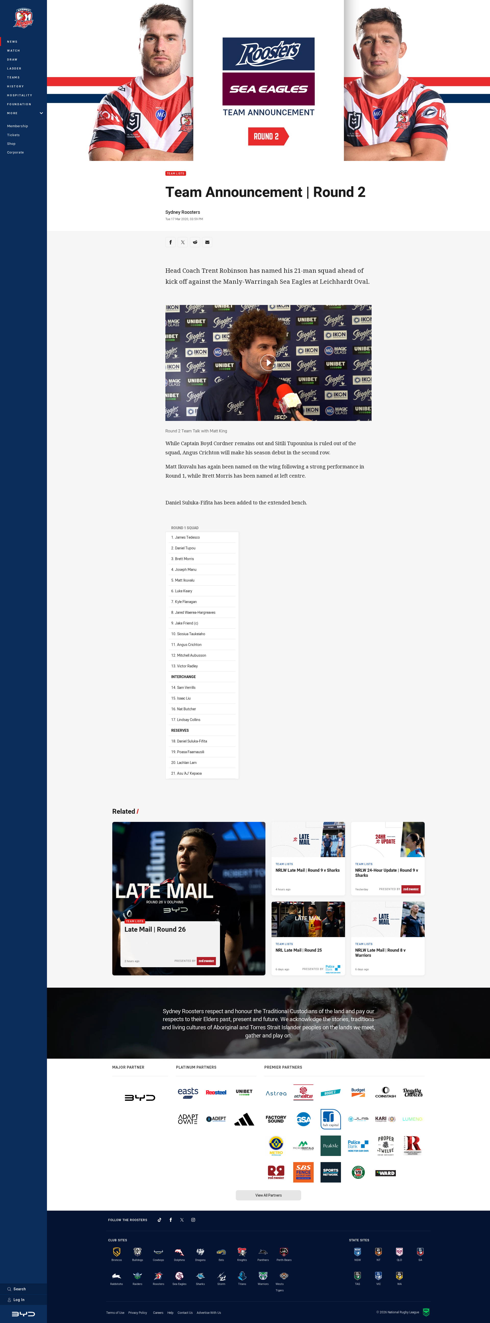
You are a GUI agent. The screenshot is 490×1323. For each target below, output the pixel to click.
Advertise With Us (209, 1312)
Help (170, 1312)
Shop (11, 143)
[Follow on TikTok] (159, 1219)
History (15, 86)
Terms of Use (115, 1312)
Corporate (15, 152)
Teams (13, 77)
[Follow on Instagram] (193, 1219)
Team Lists (176, 173)
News (12, 41)
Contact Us (185, 1312)
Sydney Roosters (182, 212)
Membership (17, 126)
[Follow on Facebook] (171, 1219)
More (12, 113)
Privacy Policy (137, 1312)
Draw (12, 59)
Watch (13, 50)
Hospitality (19, 95)
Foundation (19, 104)
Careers (158, 1312)
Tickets (13, 135)
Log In (19, 1299)
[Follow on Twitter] (182, 1219)
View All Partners (268, 1195)
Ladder (14, 68)
